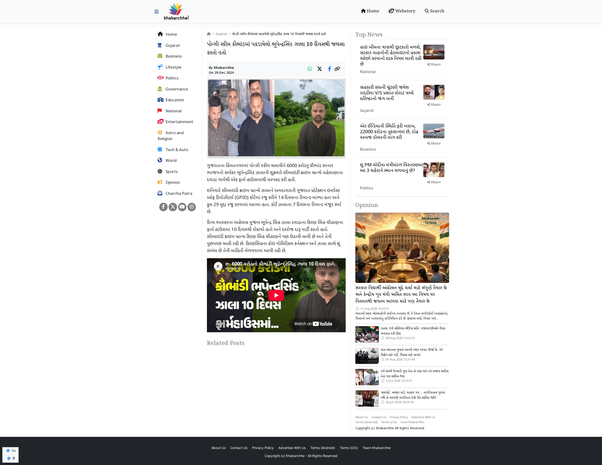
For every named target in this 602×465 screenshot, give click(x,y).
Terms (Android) (366, 422)
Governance (176, 89)
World (171, 161)
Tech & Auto (176, 150)
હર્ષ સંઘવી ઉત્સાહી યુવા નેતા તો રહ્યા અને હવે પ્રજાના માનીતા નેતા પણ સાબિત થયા (414, 374)
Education (174, 100)
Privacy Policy (399, 417)
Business (173, 56)
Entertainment (179, 122)
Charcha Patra (178, 193)
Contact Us (379, 417)
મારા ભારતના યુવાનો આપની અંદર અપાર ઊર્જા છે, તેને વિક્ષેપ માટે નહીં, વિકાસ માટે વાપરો (412, 352)
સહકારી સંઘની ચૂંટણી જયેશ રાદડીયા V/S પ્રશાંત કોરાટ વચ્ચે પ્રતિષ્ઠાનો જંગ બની (387, 93)
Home (372, 11)
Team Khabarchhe (412, 422)
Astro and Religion (171, 136)
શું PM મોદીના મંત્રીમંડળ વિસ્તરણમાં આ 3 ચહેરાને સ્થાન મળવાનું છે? (391, 168)
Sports (171, 172)
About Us (361, 417)
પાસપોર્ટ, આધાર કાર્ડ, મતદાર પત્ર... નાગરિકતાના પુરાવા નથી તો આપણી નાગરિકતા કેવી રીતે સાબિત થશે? (413, 395)
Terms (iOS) (389, 422)
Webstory (404, 11)
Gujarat (172, 45)
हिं (13, 458)
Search (436, 11)
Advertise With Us (423, 417)
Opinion (172, 182)
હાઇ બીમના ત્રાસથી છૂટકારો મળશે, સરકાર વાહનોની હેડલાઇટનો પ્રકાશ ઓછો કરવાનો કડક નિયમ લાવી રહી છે (390, 55)
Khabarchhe (224, 68)
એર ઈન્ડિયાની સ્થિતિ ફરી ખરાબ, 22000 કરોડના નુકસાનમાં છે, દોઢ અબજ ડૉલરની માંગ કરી (389, 132)
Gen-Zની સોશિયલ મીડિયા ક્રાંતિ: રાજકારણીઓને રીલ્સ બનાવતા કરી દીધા (413, 331)
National (173, 111)
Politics (171, 78)
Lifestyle (173, 67)
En (13, 451)
